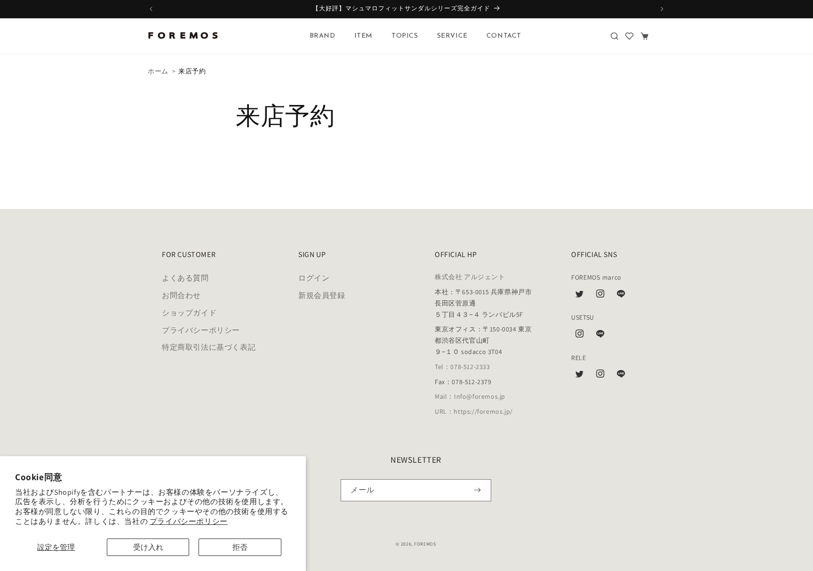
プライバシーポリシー (189, 521)
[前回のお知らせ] (151, 9)
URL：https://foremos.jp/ (474, 412)
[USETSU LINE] (600, 336)
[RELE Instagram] (600, 376)
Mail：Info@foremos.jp (470, 397)
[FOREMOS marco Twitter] (579, 296)
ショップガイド (189, 313)
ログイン (313, 278)
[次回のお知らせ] (662, 9)
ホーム (158, 71)
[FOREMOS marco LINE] (621, 296)
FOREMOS (425, 544)
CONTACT (503, 36)
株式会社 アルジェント (470, 277)
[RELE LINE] (621, 376)
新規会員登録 (321, 296)
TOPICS (404, 36)
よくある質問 (185, 278)
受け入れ (148, 547)
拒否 (239, 547)
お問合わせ (181, 296)
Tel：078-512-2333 (462, 366)
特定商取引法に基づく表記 (208, 348)
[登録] (477, 490)
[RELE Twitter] (579, 376)
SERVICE (452, 36)
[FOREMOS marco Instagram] (600, 296)
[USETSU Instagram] (579, 336)
